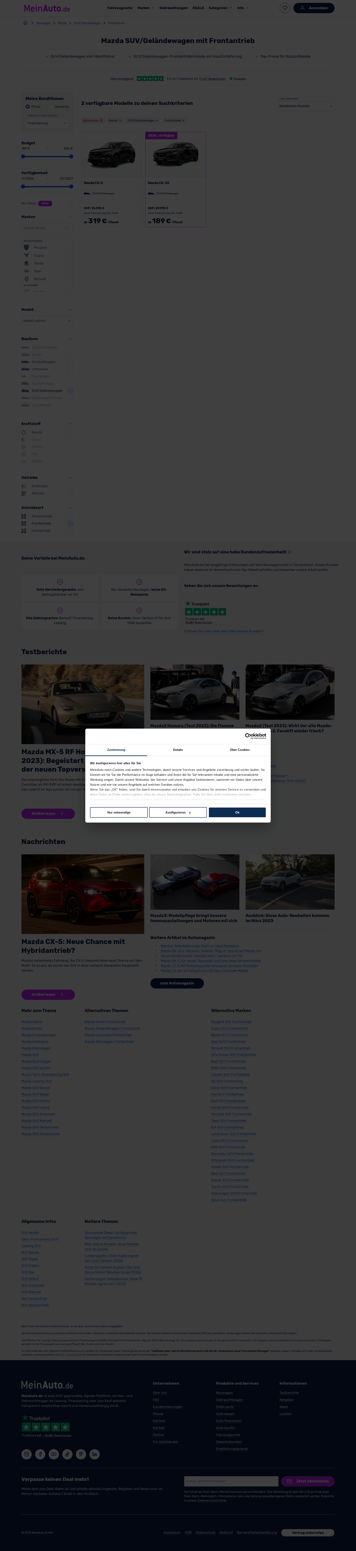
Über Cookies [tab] (240, 749)
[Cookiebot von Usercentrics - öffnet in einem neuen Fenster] (248, 736)
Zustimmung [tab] (116, 749)
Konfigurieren (176, 812)
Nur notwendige (118, 812)
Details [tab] (178, 749)
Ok (237, 812)
